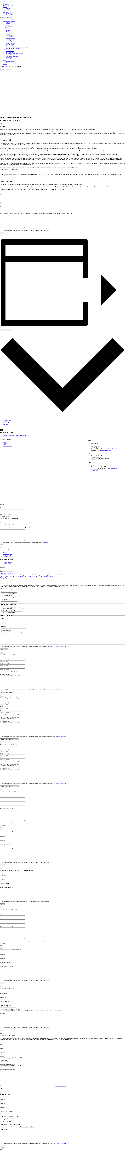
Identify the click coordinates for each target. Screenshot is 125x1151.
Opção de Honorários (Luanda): (8, 610)
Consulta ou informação (5, 1005)
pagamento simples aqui (8, 198)
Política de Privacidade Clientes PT (31, 576)
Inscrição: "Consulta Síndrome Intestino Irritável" (11, 671)
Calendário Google (7, 420)
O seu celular (3, 211)
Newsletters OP (6, 556)
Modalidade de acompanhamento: (7, 1064)
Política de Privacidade (45, 542)
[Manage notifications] (3, 1148)
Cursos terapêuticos (105, 448)
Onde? (1, 514)
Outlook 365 (6, 422)
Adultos (5, 442)
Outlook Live (6, 424)
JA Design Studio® (24, 575)
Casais (4, 444)
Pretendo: (2, 1056)
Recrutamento (6, 564)
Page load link (3, 577)
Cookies (2, 576)
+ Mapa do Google (112, 468)
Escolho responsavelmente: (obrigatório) (7, 527)
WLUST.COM (33, 575)
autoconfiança (103, 450)
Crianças (5, 443)
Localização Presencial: (6, 595)
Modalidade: (4, 591)
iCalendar (5, 421)
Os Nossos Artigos (7, 555)
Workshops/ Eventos (7, 446)
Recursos (5, 552)
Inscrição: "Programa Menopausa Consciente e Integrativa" (13, 714)
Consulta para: (2, 520)
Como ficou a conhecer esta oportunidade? (9, 717)
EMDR (88, 143)
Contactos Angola (7, 563)
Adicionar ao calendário (5, 329)
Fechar (2, 653)
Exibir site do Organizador (97, 459)
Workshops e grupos (120, 448)
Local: (1, 518)
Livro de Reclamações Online (46, 576)
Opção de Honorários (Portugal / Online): (10, 607)
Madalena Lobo (3, 66)
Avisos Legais (19, 576)
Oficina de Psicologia (13, 575)
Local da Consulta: (4, 1060)
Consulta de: (4, 599)
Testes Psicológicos (7, 554)
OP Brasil (113, 448)
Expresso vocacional (7, 436)
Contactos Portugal (7, 562)
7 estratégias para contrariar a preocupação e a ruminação (16, 435)
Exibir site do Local (95, 470)
